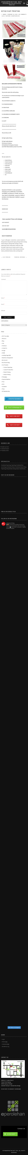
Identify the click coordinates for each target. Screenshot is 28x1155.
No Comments (22, 14)
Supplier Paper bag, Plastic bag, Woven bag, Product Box (12, 4)
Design (3, 350)
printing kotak (19, 251)
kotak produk (9, 249)
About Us (4, 338)
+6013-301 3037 (5, 225)
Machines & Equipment (7, 357)
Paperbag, (13, 465)
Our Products (5, 365)
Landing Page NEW (6, 355)
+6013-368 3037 (5, 222)
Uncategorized (15, 16)
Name (3, 298)
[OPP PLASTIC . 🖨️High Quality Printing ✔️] (14, 617)
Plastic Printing (7, 372)
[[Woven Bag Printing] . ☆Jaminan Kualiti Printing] (14, 815)
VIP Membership (6, 391)
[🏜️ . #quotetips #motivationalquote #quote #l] (14, 716)
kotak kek (17, 245)
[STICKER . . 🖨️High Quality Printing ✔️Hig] (14, 543)
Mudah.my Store (5, 447)
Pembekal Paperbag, (6, 465)
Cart (3, 343)
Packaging (4, 377)
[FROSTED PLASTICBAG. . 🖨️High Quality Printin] (14, 741)
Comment (3, 279)
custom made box (21, 240)
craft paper (7, 240)
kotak (7, 245)
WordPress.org (5, 1046)
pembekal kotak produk (10, 251)
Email (2, 304)
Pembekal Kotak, (19, 467)
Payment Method (6, 379)
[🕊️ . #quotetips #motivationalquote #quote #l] (14, 865)
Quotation (4, 386)
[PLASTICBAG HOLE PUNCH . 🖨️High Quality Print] (14, 592)
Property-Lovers (5, 450)
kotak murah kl (15, 247)
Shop (3, 389)
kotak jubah (12, 245)
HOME (3, 353)
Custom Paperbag (8, 367)
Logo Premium (5, 257)
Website (3, 310)
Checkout (4, 345)
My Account (4, 360)
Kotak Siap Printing (10, 11)
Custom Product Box (8, 369)
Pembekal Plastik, (11, 467)
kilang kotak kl (20, 241)
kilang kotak (4, 241)
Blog (3, 16)
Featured (7, 16)
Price (3, 381)
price (3, 384)
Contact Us (4, 348)
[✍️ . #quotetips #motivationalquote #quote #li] (14, 567)
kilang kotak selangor (14, 243)
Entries (4, 1041)
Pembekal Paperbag (20, 257)
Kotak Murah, (22, 468)
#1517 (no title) (5, 336)
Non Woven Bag (6, 362)
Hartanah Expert (5, 448)
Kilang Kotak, (16, 468)
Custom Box (13, 240)
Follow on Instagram (15, 1027)
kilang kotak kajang (11, 241)
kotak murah (9, 247)
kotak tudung (16, 249)
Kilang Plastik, (9, 468)
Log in (3, 1039)
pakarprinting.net (12, 2)
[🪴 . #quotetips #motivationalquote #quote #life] (14, 1013)
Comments (5, 1044)
